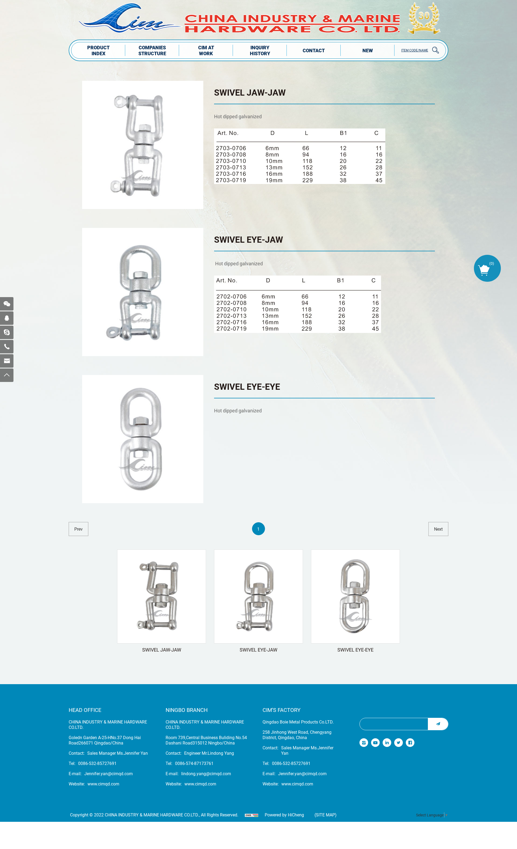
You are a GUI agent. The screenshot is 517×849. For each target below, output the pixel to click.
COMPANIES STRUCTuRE (152, 50)
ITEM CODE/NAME (414, 50)
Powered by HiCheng (284, 814)
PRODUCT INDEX (98, 50)
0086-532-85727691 (97, 763)
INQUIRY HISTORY (260, 50)
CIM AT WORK (206, 50)
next (438, 529)
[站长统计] (251, 814)
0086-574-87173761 (194, 763)
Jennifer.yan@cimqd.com (108, 773)
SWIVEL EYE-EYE (247, 386)
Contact (314, 50)
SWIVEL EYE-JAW (248, 239)
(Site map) (326, 814)
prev (78, 529)
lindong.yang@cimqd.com (206, 773)
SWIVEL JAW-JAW (250, 92)
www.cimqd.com (103, 784)
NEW (367, 50)
